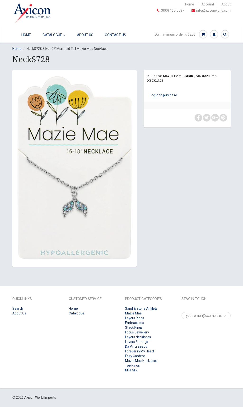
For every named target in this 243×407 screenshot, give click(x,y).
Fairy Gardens (135, 356)
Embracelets (134, 323)
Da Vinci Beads (136, 346)
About (226, 4)
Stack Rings (134, 327)
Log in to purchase (163, 95)
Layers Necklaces (138, 337)
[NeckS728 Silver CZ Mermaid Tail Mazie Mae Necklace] (74, 168)
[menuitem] (23, 34)
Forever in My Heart (139, 351)
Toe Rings (132, 365)
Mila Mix (131, 370)
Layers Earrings (136, 342)
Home (189, 4)
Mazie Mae (133, 313)
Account (207, 4)
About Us (19, 313)
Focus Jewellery (137, 332)
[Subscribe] (224, 316)
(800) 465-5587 (172, 10)
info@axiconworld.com (213, 10)
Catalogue (76, 313)
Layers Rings (134, 318)
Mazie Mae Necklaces (141, 361)
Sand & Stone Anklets (141, 308)
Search (17, 308)
